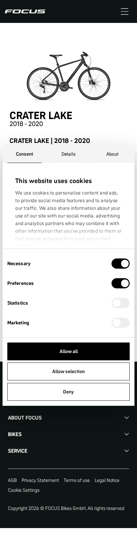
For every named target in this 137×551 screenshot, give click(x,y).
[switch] (121, 284)
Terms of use (77, 480)
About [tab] (112, 154)
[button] (124, 11)
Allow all (69, 351)
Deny (68, 391)
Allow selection (68, 371)
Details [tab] (68, 154)
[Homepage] (25, 11)
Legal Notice (107, 480)
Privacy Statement (40, 480)
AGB (12, 480)
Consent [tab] (24, 154)
